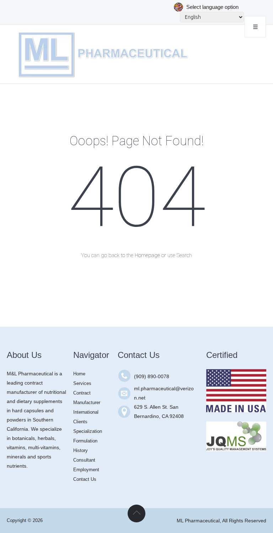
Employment (86, 469)
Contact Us (84, 479)
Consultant (84, 460)
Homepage (147, 255)
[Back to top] (136, 513)
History (80, 450)
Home (79, 373)
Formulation (85, 441)
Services (82, 383)
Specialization (87, 431)
